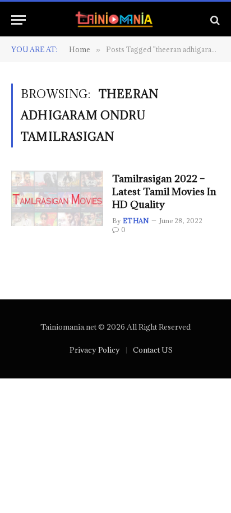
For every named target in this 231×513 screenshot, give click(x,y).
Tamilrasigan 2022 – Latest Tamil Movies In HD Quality (164, 191)
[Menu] (18, 20)
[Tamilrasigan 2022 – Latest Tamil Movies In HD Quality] (57, 198)
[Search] (214, 20)
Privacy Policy (95, 350)
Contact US (153, 350)
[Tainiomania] (116, 20)
